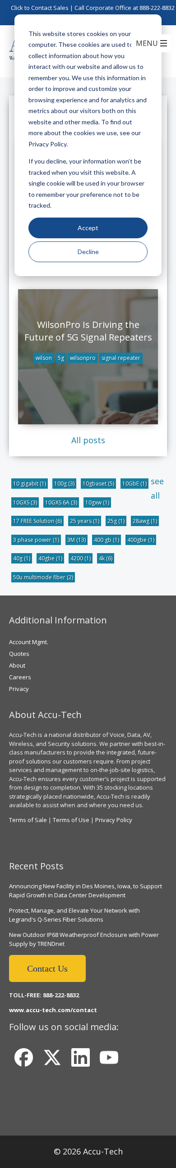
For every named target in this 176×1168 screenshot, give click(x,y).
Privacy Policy (113, 820)
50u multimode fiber (43, 577)
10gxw (97, 502)
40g (21, 558)
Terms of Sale (28, 820)
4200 (80, 558)
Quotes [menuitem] (19, 654)
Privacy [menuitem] (19, 689)
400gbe (140, 540)
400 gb (106, 540)
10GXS (25, 502)
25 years (84, 521)
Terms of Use (71, 820)
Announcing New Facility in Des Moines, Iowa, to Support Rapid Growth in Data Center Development (85, 890)
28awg (145, 521)
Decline (88, 251)
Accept (88, 228)
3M (76, 540)
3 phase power (36, 540)
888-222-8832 (157, 8)
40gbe (50, 558)
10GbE (134, 483)
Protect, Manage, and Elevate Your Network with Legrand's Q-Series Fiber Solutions (74, 914)
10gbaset (98, 483)
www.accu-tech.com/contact (53, 1010)
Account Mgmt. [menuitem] (28, 642)
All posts (88, 440)
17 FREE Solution (37, 521)
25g (116, 521)
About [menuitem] (17, 665)
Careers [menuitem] (20, 677)
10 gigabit (29, 483)
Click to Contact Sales (40, 8)
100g (64, 483)
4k (105, 558)
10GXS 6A (61, 502)
